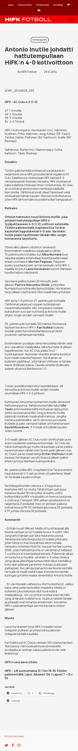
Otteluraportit (39, 40)
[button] (71, 19)
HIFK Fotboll (28, 72)
